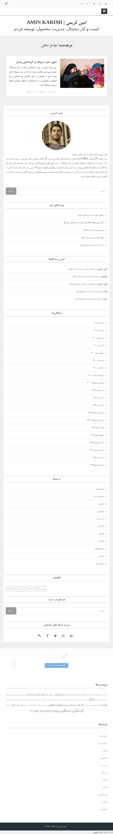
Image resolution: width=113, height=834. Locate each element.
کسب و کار (100, 519)
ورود (8, 589)
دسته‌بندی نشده (99, 496)
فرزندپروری (100, 511)
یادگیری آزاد (100, 564)
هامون (51, 705)
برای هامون (59, 694)
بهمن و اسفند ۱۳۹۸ (97, 428)
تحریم (46, 695)
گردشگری (29, 92)
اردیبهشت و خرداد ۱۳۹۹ (96, 413)
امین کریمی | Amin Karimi (56, 22)
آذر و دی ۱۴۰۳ (99, 323)
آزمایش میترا (104, 695)
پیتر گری (19, 705)
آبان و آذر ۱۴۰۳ (99, 330)
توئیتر (94, 3)
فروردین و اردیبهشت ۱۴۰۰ (95, 383)
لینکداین (106, 3)
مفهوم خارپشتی (92, 705)
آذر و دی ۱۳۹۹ (99, 398)
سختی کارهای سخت (53, 700)
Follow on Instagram (55, 665)
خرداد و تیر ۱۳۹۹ (98, 405)
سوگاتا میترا (37, 700)
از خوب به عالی (91, 695)
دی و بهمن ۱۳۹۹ (98, 390)
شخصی (101, 504)
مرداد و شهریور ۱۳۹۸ (97, 443)
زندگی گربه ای (61, 700)
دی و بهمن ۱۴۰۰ (98, 338)
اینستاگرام (100, 3)
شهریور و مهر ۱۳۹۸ (97, 435)
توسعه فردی (100, 489)
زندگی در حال (76, 700)
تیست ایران (30, 694)
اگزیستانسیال (84, 695)
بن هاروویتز (51, 695)
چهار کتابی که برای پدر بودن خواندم (92, 238)
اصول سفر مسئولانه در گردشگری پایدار (36, 62)
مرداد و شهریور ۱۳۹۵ (97, 465)
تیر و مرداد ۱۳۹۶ (98, 457)
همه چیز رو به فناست (43, 705)
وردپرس (42, 589)
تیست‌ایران (22, 695)
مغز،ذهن (99, 705)
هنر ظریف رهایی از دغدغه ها (30, 705)
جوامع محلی (17, 695)
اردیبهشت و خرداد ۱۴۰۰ (96, 375)
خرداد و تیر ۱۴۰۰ (98, 368)
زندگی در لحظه (69, 700)
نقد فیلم (101, 534)
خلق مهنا (11, 695)
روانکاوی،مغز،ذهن (99, 700)
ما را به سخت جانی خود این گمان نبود (92, 245)
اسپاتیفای (82, 3)
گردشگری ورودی (61, 711)
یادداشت (101, 556)
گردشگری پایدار (45, 711)
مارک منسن (22, 700)
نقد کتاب (101, 541)
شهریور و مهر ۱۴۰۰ (97, 353)
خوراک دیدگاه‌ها (32, 589)
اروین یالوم (98, 695)
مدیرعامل (17, 700)
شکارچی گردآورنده (30, 700)
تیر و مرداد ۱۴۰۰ (98, 360)
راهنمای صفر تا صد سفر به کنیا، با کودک (91, 215)
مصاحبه (104, 705)
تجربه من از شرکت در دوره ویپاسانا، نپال (81, 284)
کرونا (13, 705)
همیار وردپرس (97, 832)
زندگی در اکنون (84, 700)
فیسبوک (88, 3)
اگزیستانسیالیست (76, 695)
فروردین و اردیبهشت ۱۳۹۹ (95, 420)
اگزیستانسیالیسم (68, 695)
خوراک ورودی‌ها (18, 589)
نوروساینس (71, 705)
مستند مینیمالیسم (10, 700)
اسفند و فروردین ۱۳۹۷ (96, 450)
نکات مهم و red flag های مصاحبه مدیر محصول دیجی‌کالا (84, 223)
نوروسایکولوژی (99, 549)
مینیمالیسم (86, 705)
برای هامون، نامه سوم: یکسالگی (93, 230)
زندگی (91, 699)
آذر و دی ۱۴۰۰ (99, 345)
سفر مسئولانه (44, 700)
